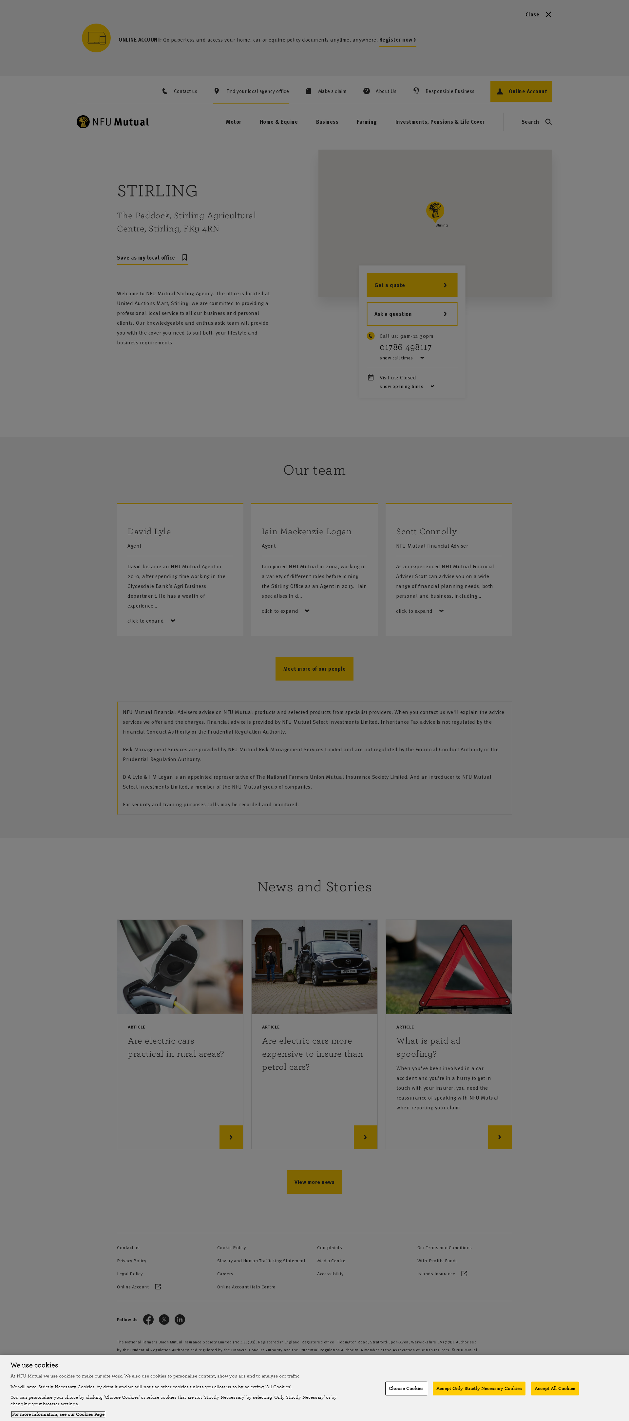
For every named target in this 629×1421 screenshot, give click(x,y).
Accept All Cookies (555, 1388)
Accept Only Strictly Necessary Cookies (479, 1388)
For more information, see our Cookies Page (58, 1414)
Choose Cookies (406, 1388)
